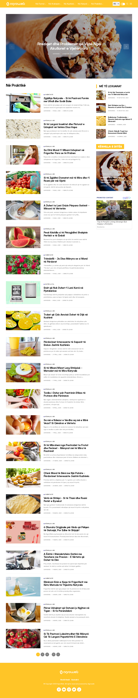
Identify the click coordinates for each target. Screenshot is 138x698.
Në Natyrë (82, 4)
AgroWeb (56, 54)
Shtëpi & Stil (49, 284)
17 (53, 654)
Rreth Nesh (65, 680)
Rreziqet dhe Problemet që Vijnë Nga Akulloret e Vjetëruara (112, 180)
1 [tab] (126, 154)
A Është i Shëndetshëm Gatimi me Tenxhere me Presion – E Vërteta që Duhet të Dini (64, 557)
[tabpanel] (69, 46)
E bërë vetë (49, 94)
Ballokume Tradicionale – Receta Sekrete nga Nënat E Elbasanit (120, 119)
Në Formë (39, 4)
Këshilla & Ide (69, 39)
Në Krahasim (54, 4)
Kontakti (75, 680)
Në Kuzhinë (69, 4)
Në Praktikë (96, 4)
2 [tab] (127, 154)
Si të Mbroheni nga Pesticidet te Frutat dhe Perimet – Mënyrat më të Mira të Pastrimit (66, 448)
